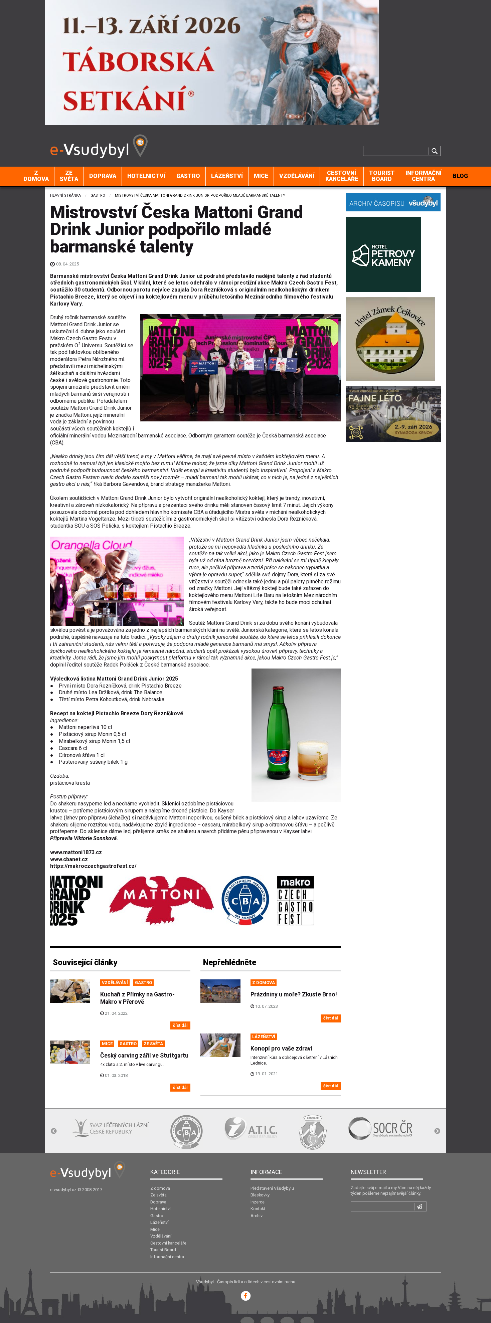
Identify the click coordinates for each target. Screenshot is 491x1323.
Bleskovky (260, 1194)
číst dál (180, 1025)
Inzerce (258, 1201)
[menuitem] (36, 176)
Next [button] (437, 1131)
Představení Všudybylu (272, 1188)
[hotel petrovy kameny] (383, 253)
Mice (261, 176)
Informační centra (423, 176)
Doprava (102, 176)
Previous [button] (53, 1131)
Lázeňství (227, 176)
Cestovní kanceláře (341, 176)
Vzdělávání (296, 176)
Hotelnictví (146, 176)
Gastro (188, 176)
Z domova (36, 176)
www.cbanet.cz (69, 859)
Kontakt (258, 1208)
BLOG (460, 176)
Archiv (257, 1215)
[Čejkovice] (390, 338)
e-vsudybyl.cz (63, 1189)
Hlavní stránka (65, 195)
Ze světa (69, 176)
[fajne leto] (393, 413)
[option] (88, 1132)
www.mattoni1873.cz (76, 852)
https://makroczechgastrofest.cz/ (93, 866)
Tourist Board (382, 176)
